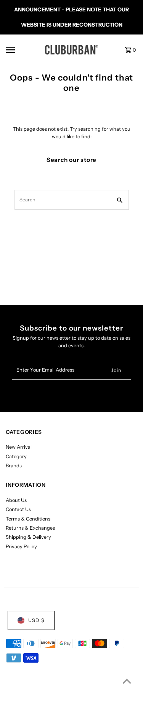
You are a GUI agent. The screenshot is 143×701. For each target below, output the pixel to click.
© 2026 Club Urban (26, 693)
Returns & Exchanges (30, 528)
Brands (14, 465)
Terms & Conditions (28, 519)
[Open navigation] (21, 49)
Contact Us (18, 509)
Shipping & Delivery (28, 537)
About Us (16, 500)
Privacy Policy (21, 546)
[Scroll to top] (126, 681)
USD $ (36, 620)
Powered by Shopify (69, 693)
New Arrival (19, 447)
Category (16, 456)
